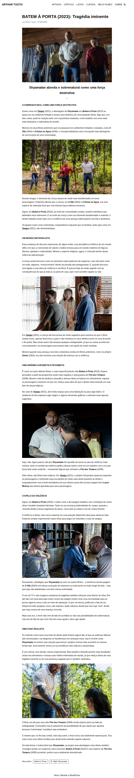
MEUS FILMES (105, 4)
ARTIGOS (56, 4)
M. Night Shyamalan (59, 761)
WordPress (75, 775)
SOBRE (118, 4)
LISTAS (80, 4)
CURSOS (90, 4)
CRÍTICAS (69, 4)
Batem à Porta (40, 761)
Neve (56, 775)
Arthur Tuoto (31, 22)
